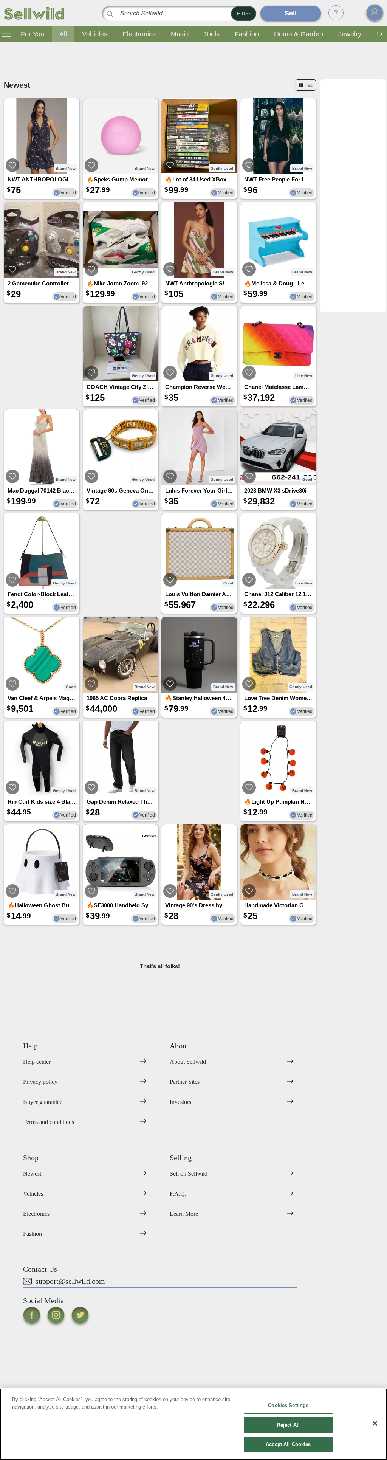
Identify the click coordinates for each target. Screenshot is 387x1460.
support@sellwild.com (70, 1281)
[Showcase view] (310, 85)
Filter (243, 14)
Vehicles (94, 34)
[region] (193, 1424)
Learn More (184, 1213)
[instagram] (56, 1315)
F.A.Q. (178, 1193)
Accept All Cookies (288, 1444)
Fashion (247, 34)
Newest (32, 1173)
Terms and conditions (48, 1122)
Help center (37, 1062)
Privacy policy (40, 1082)
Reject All (288, 1425)
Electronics (139, 34)
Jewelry (349, 34)
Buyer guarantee (42, 1102)
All (63, 34)
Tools (212, 34)
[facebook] (31, 1315)
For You (32, 34)
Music (180, 34)
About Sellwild (188, 1062)
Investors (180, 1102)
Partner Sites (185, 1082)
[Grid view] (300, 85)
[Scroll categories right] (379, 34)
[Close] (375, 1423)
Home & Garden (298, 34)
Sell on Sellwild (188, 1173)
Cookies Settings (288, 1405)
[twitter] (80, 1315)
